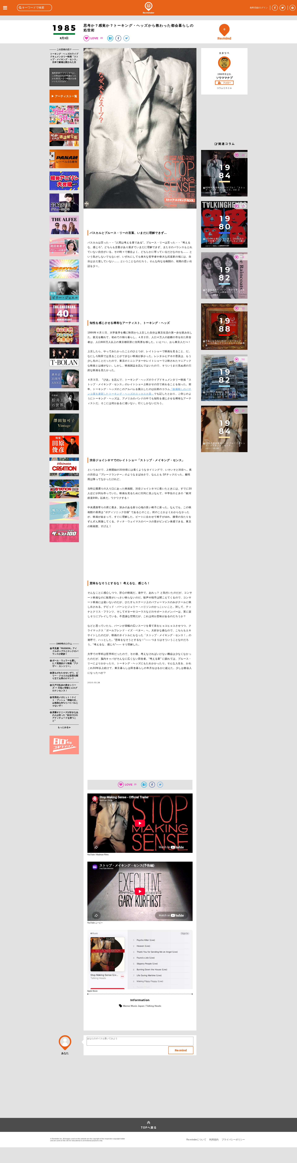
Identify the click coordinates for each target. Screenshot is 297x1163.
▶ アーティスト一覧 (64, 96)
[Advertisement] (64, 592)
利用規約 (214, 1139)
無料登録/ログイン (259, 7)
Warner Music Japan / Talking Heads (142, 1006)
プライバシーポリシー (233, 1139)
